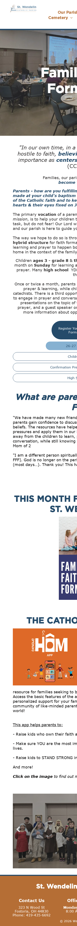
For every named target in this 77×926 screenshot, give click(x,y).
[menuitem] (60, 17)
